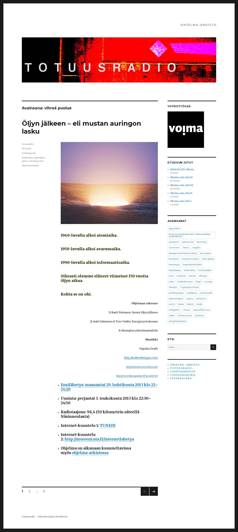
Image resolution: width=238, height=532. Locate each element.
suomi (172, 304)
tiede (199, 304)
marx (171, 281)
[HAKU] (213, 347)
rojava (189, 298)
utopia (186, 309)
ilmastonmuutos (190, 259)
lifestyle (203, 275)
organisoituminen (189, 287)
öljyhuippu (39, 157)
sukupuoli (201, 298)
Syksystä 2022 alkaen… (182, 169)
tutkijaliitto (174, 309)
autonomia (187, 242)
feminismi (174, 259)
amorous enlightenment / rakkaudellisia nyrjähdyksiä (189, 235)
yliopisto (199, 315)
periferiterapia (176, 292)
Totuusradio (28, 516)
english (196, 247)
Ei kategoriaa (29, 153)
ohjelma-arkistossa (90, 452)
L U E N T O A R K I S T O (182, 371)
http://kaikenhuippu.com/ (141, 357)
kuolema (181, 275)
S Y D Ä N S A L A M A (181, 378)
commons (174, 247)
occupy (208, 281)
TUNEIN (108, 425)
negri (198, 281)
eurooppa (205, 253)
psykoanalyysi (176, 298)
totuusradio (28, 144)
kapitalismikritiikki (192, 264)
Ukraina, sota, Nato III (181, 185)
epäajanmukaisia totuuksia (183, 253)
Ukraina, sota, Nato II (181, 193)
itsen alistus (208, 259)
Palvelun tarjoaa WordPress (52, 516)
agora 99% (174, 228)
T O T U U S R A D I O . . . (182, 368)
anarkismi (174, 242)
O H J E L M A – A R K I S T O (198, 25)
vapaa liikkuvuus (201, 309)
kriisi (171, 275)
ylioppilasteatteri (177, 321)
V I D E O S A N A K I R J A (182, 375)
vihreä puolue (36, 161)
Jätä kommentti (30, 165)
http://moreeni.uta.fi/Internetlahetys (99, 439)
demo (186, 247)
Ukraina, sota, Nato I (180, 201)
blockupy (202, 242)
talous (25, 161)
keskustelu (27, 157)
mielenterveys (184, 281)
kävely (192, 275)
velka (171, 315)
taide (181, 304)
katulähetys (175, 270)
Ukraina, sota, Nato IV (181, 177)
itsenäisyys (174, 264)
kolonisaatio (205, 270)
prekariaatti (206, 292)
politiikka (192, 292)
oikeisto (173, 287)
